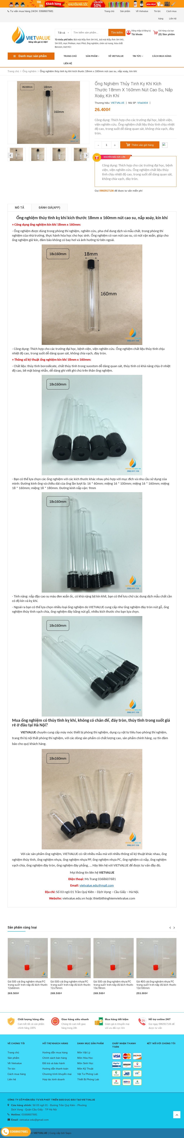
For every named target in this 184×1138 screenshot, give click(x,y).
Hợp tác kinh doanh (53, 1079)
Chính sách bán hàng (54, 1057)
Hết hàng (14, 999)
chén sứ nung (106, 43)
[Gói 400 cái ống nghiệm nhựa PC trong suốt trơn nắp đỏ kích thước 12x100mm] (156, 958)
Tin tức (157, 11)
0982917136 (106, 190)
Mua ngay (101, 999)
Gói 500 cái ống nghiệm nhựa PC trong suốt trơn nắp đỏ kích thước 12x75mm (70, 984)
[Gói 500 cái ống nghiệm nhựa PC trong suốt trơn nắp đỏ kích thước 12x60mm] (28, 958)
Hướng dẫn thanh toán (55, 1068)
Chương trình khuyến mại (57, 1074)
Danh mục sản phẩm (33, 56)
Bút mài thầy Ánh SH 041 (86, 39)
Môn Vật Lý (83, 1052)
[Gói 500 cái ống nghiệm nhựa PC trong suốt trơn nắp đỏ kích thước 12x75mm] (70, 958)
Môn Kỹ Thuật (85, 1068)
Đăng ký (147, 31)
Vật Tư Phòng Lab (87, 1074)
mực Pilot (81, 43)
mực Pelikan (69, 43)
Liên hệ (172, 18)
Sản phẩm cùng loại (22, 927)
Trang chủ (109, 11)
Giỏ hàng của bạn (166, 31)
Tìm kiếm (117, 32)
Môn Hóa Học (85, 1057)
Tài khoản (137, 34)
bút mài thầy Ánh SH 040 (111, 39)
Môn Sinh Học (85, 1063)
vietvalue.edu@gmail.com (34, 1119)
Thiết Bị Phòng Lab (88, 1079)
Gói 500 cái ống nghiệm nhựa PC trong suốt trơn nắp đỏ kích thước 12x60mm (28, 984)
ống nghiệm (92, 43)
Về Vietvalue (142, 11)
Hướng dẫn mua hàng (55, 1052)
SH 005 (58, 43)
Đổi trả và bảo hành (53, 1063)
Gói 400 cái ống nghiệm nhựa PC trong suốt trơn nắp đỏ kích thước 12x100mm (156, 984)
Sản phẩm (125, 11)
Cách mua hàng (161, 56)
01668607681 (29, 1114)
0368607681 (46, 11)
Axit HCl (67, 47)
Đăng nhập (136, 31)
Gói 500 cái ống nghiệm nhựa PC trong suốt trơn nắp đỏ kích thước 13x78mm (113, 984)
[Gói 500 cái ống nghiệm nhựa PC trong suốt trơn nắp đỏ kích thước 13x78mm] (113, 958)
